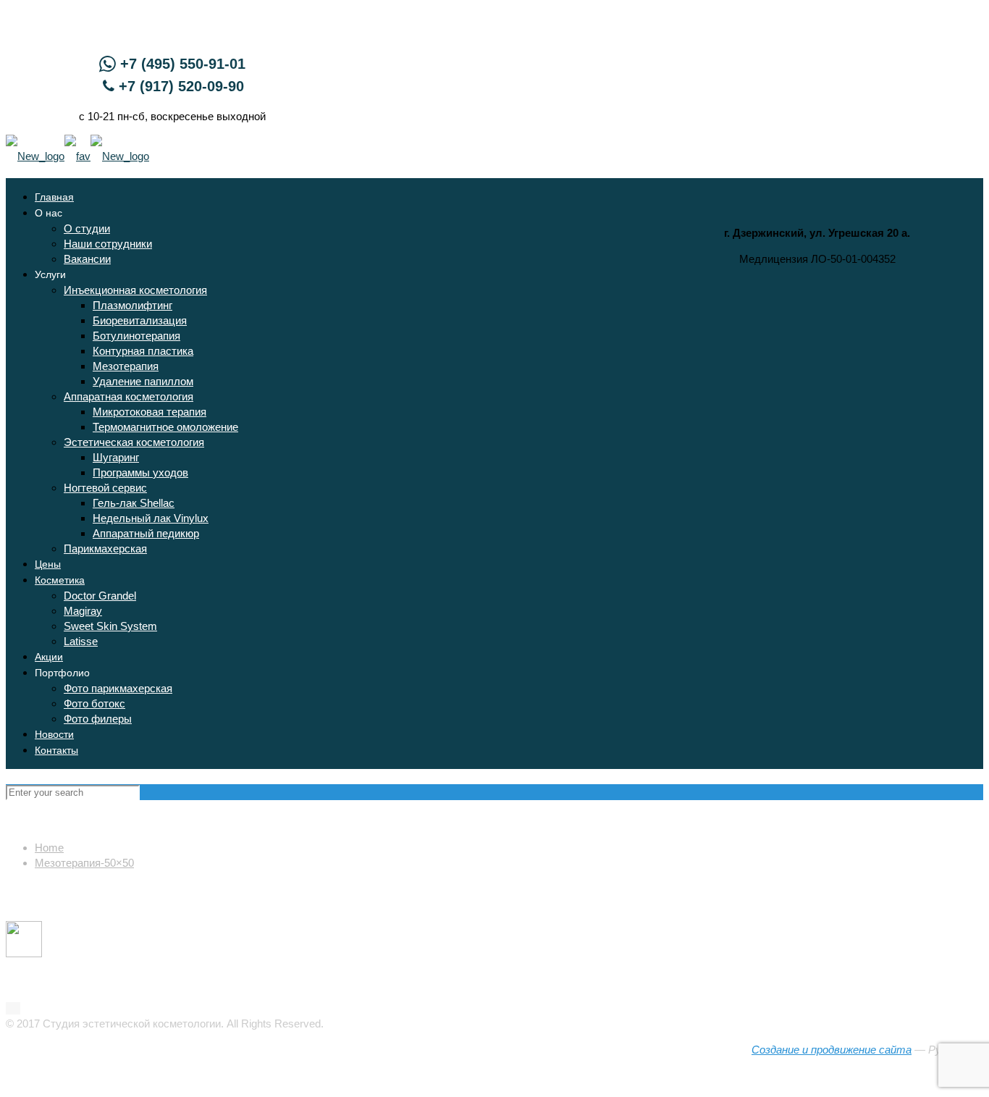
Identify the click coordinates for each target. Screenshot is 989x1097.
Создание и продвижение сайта (832, 1049)
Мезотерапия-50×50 (84, 863)
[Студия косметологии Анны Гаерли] (77, 156)
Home (49, 847)
